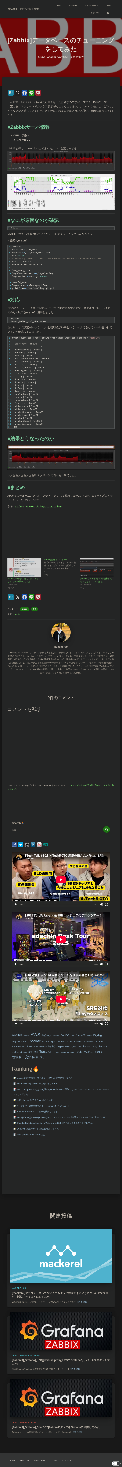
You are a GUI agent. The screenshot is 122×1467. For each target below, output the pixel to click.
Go (96, 1042)
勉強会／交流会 (23, 1057)
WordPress (89, 1052)
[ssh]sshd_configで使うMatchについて (35, 1100)
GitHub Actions (88, 1042)
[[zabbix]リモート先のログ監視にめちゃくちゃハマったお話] (96, 567)
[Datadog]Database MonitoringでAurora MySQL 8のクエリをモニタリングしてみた (55, 1123)
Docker (34, 1041)
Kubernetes (18, 1046)
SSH (36, 1052)
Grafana (24, 1355)
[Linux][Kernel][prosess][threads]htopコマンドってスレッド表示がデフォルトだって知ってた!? (61, 1117)
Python (73, 1047)
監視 (34, 609)
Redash (87, 1046)
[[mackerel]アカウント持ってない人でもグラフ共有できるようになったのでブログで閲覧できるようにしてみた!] (61, 1256)
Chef (72, 1035)
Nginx (61, 1046)
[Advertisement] (61, 532)
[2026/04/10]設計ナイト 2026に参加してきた (38, 1129)
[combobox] (55, 830)
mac (36, 1046)
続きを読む (82, 1302)
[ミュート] (101, 904)
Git (74, 1042)
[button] (116, 1463)
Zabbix (24, 609)
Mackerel (43, 1046)
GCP (69, 1042)
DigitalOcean (19, 1041)
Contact (95, 13)
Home (58, 5)
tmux (57, 1052)
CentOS (65, 1035)
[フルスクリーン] (106, 904)
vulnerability (71, 1052)
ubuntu (63, 1052)
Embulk (61, 1041)
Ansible (17, 1035)
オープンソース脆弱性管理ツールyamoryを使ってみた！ (43, 1106)
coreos (89, 1035)
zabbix (17, 614)
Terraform (46, 1052)
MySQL (52, 1046)
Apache (26, 1035)
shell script (17, 1052)
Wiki (109, 5)
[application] (61, 879)
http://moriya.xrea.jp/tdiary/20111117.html (38, 506)
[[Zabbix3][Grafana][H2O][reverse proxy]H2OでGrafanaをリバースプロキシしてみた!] (61, 1331)
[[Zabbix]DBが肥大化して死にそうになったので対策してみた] (24, 567)
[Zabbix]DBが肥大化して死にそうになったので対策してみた (45, 1078)
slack (25, 1052)
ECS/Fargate (49, 1041)
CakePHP (55, 1035)
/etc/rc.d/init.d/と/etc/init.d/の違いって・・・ (37, 1083)
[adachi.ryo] (61, 632)
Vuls (79, 1051)
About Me (73, 5)
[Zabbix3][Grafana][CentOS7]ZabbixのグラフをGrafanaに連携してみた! (56, 1427)
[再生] (15, 904)
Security (103, 1046)
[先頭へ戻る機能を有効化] (116, 1461)
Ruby (95, 1046)
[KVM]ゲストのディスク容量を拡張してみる (37, 1111)
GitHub (79, 1042)
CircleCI (80, 1035)
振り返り (40, 1057)
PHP (67, 1046)
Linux (28, 1046)
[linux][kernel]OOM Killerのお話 (31, 1134)
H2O (101, 1041)
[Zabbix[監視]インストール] (62, 567)
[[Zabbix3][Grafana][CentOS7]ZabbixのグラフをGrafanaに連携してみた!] (61, 1398)
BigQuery (46, 1035)
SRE (30, 1052)
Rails (79, 1047)
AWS (35, 1034)
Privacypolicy (92, 5)
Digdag (97, 1035)
